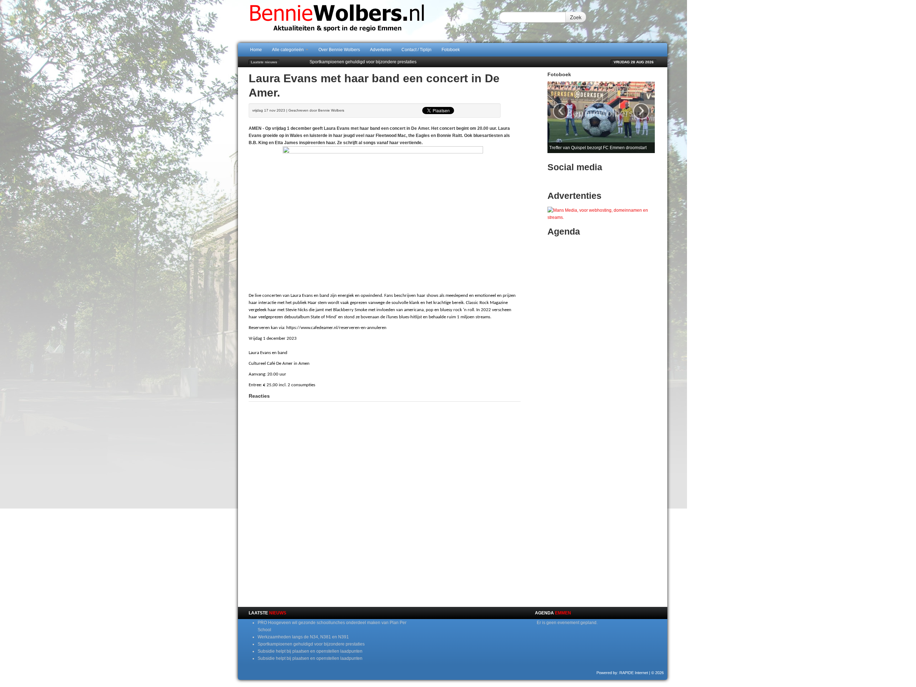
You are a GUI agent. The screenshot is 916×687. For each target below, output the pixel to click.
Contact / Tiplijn (416, 49)
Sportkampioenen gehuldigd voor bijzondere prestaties (363, 61)
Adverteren (380, 49)
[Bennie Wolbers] (360, 21)
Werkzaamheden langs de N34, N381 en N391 (303, 636)
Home (256, 49)
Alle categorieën (288, 49)
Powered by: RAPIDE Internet (622, 673)
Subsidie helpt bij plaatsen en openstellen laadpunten (310, 651)
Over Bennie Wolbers (339, 49)
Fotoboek (451, 49)
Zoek (575, 17)
